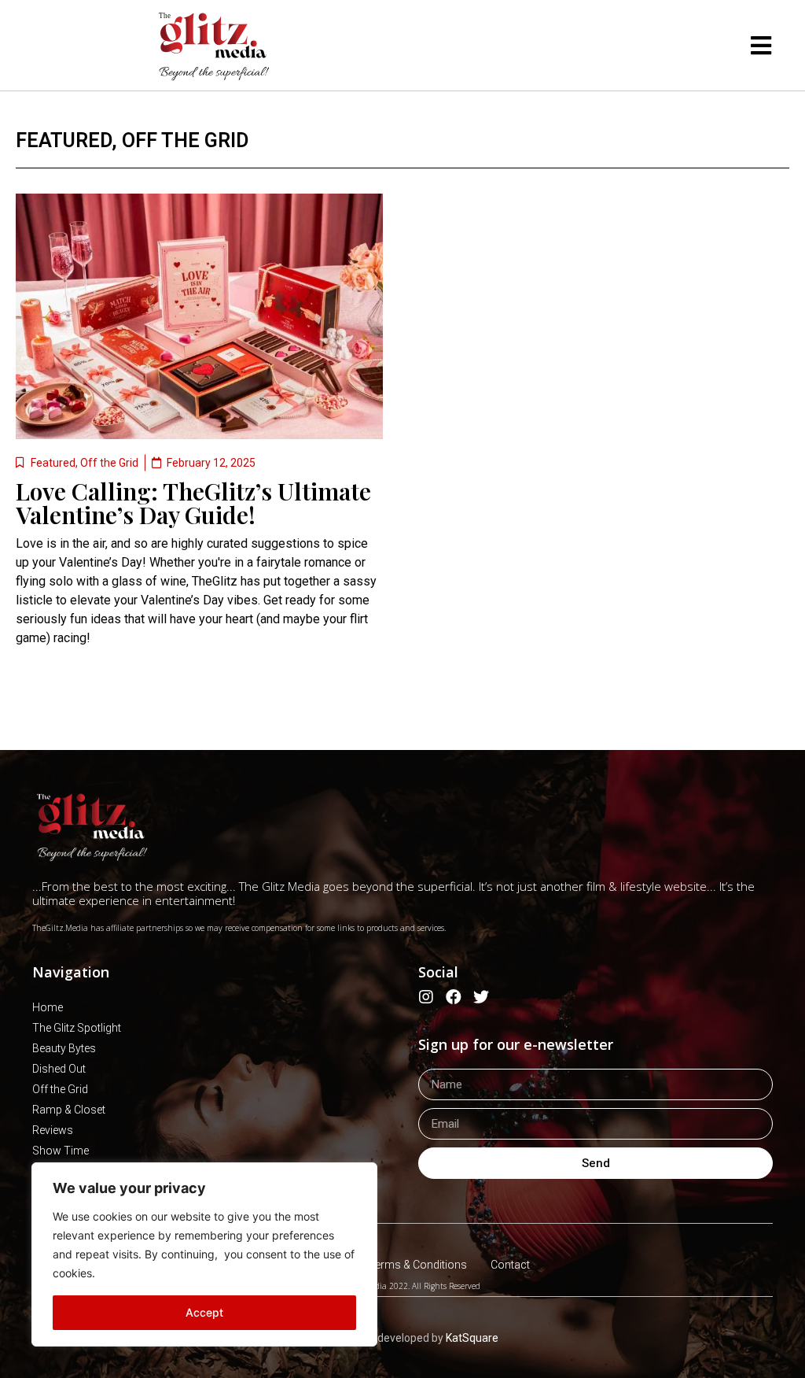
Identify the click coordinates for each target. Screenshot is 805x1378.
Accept (204, 1312)
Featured (64, 140)
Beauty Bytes (64, 1048)
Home (47, 1007)
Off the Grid (185, 140)
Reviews (52, 1130)
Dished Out (59, 1068)
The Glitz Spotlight (76, 1027)
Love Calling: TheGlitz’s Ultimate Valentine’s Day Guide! (193, 502)
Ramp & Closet (68, 1109)
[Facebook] (453, 997)
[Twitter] (481, 997)
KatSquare (472, 1338)
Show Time (60, 1150)
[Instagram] (426, 997)
